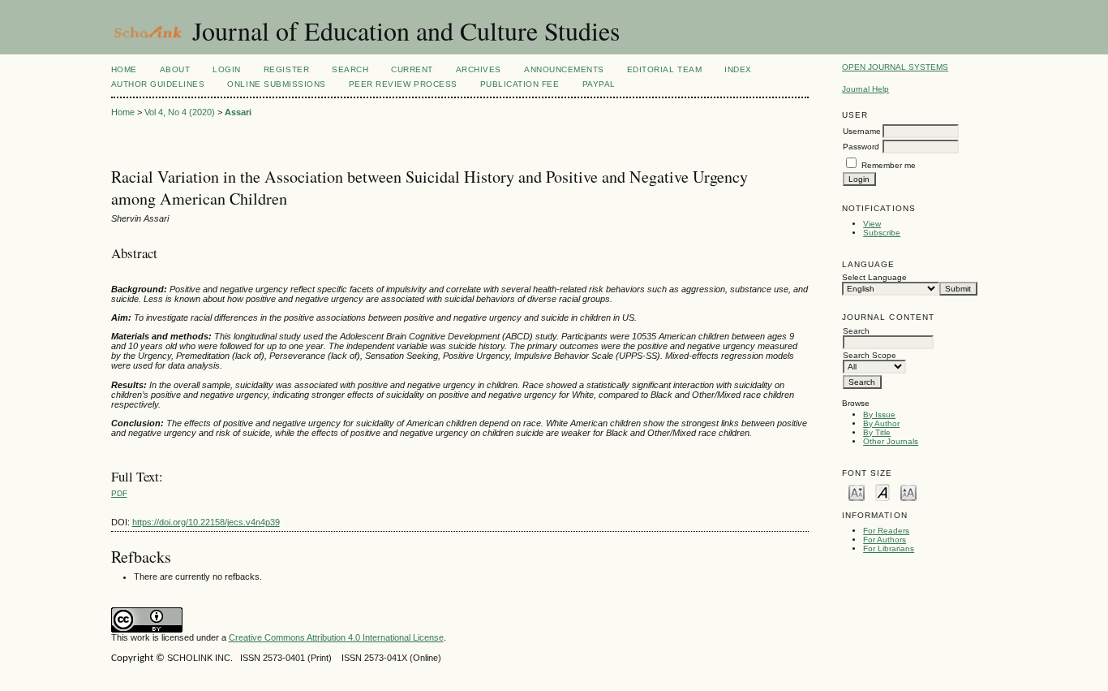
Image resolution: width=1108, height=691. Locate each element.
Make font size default (882, 491)
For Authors (884, 539)
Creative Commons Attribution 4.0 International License (336, 637)
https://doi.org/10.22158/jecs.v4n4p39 (206, 522)
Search (350, 69)
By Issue (879, 414)
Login (227, 69)
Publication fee (520, 84)
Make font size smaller (856, 491)
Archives (478, 69)
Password (861, 146)
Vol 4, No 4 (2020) (179, 112)
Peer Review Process (403, 84)
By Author (881, 423)
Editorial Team (664, 69)
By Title (877, 432)
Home (124, 69)
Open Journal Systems (895, 67)
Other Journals (890, 441)
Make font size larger (908, 491)
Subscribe (881, 232)
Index (738, 69)
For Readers (886, 530)
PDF (119, 493)
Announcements (564, 69)
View (872, 223)
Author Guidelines (158, 84)
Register (286, 69)
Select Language (874, 277)
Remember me (888, 165)
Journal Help (865, 88)
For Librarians (888, 548)
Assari (238, 112)
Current (412, 69)
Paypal (599, 84)
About (175, 69)
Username (862, 131)
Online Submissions (276, 84)
